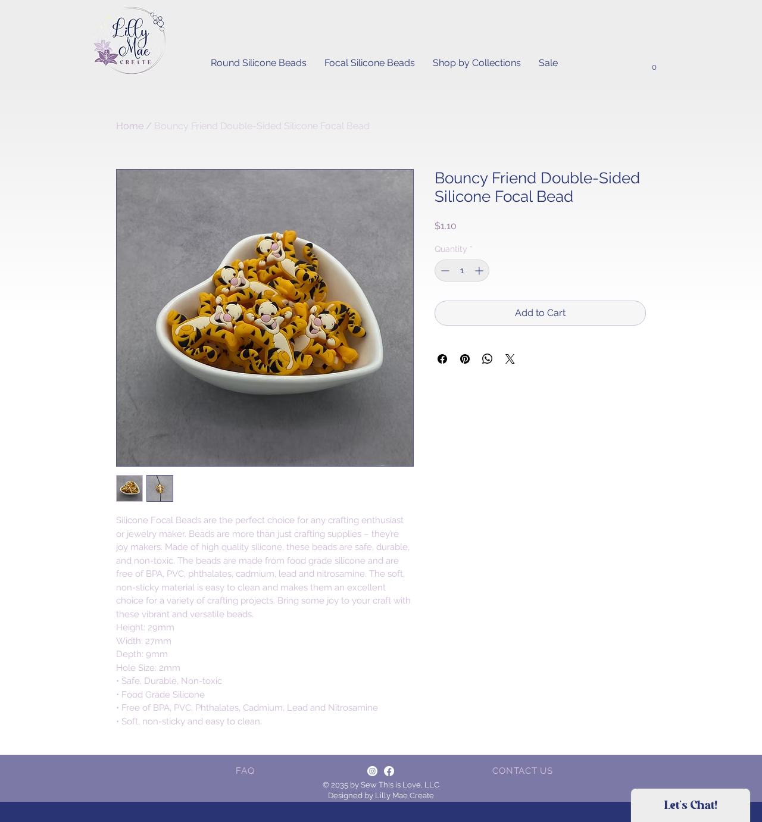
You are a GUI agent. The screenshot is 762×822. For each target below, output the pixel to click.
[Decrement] (443, 270)
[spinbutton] (462, 270)
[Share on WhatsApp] (487, 359)
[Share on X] (510, 359)
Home (129, 126)
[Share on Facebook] (442, 359)
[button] (654, 63)
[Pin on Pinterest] (465, 359)
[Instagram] (372, 771)
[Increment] (480, 270)
